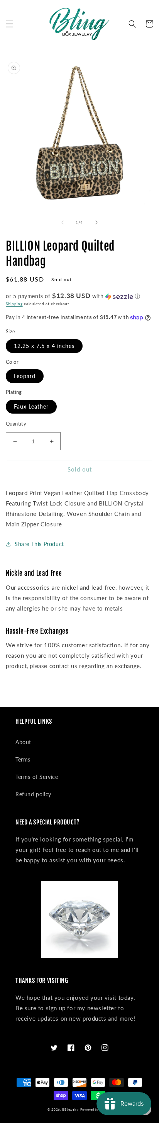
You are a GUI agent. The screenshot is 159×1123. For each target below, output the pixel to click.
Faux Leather (31, 406)
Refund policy (33, 794)
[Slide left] (62, 222)
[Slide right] (96, 222)
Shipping (14, 303)
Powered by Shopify (96, 1109)
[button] (9, 23)
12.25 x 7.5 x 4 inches (44, 346)
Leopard (25, 376)
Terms (22, 759)
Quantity (16, 424)
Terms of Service (36, 777)
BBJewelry (70, 1109)
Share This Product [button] (39, 544)
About (23, 742)
